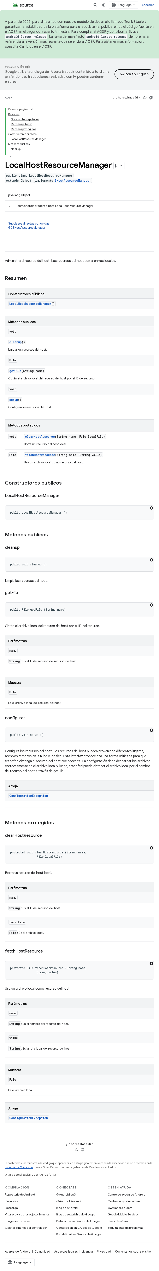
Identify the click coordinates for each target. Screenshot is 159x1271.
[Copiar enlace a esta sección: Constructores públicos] (66, 483)
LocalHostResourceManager (30, 304)
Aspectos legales (66, 1251)
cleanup (15, 342)
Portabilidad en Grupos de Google (78, 1234)
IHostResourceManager (73, 180)
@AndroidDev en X (68, 1201)
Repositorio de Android (20, 1194)
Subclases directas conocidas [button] (28, 226)
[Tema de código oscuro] (151, 507)
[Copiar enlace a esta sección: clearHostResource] (46, 835)
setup (13, 400)
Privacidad (104, 1251)
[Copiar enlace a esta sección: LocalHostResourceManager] (63, 495)
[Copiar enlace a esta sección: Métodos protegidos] (58, 823)
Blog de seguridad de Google (75, 1214)
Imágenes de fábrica (18, 1221)
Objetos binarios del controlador (26, 1228)
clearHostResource (40, 437)
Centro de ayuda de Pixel (124, 1201)
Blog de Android (67, 1208)
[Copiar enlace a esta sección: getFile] (22, 593)
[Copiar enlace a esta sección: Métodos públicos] (52, 535)
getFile (15, 371)
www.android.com (120, 1208)
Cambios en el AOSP (35, 47)
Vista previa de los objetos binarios (27, 1214)
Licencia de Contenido (19, 1167)
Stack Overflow (118, 1221)
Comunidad (42, 1251)
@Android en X (66, 1194)
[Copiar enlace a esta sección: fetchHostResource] (47, 951)
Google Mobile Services (123, 1214)
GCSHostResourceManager (26, 228)
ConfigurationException (28, 796)
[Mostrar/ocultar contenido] (31, 109)
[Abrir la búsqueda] (95, 4)
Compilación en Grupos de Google (79, 1228)
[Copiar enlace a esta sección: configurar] (29, 718)
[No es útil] (151, 98)
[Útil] (145, 98)
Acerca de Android (17, 1251)
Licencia (87, 1251)
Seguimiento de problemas (125, 1228)
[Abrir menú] (6, 5)
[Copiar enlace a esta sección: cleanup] (23, 547)
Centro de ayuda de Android (126, 1194)
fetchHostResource (40, 455)
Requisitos (11, 1201)
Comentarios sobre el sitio (133, 1251)
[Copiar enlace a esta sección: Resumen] (31, 278)
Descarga (11, 1208)
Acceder (148, 5)
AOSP (8, 97)
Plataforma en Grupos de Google (78, 1221)
